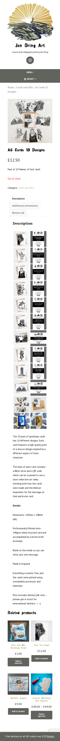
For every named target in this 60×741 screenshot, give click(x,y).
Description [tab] (18, 198)
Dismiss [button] (50, 736)
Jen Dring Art (30, 45)
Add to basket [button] (41, 658)
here (38, 603)
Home (11, 87)
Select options (18, 662)
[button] (48, 103)
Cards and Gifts (24, 87)
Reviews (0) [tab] (18, 212)
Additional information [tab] (25, 205)
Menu (35, 72)
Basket (36, 79)
